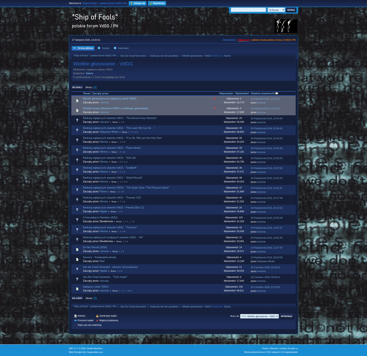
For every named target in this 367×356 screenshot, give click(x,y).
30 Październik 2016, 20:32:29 (267, 148)
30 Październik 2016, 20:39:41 (267, 128)
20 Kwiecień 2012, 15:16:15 (265, 99)
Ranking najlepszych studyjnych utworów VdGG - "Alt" (113, 237)
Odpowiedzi (226, 93)
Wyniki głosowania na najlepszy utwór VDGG (109, 98)
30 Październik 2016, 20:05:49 (267, 218)
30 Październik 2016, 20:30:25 (267, 158)
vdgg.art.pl (243, 40)
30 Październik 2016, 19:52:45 (267, 238)
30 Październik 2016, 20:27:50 (267, 168)
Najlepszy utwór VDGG (96, 286)
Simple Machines (94, 348)
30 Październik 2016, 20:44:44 (267, 118)
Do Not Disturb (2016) (95, 247)
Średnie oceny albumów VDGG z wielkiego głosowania (115, 108)
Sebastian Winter (109, 131)
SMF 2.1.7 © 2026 (77, 348)
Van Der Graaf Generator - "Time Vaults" (105, 277)
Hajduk (103, 211)
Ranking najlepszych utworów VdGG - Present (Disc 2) (113, 207)
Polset (103, 191)
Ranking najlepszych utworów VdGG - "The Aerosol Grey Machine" (120, 118)
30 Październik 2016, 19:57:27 (267, 228)
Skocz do (234, 316)
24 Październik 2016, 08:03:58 (267, 257)
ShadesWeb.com (95, 352)
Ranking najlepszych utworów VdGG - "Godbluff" (110, 167)
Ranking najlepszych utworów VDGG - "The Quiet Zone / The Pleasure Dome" (126, 187)
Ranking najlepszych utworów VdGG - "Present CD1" (112, 197)
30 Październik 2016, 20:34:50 (267, 138)
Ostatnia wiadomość (263, 93)
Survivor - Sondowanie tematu (99, 257)
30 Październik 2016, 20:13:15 (267, 208)
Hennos (104, 141)
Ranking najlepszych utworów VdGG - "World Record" (112, 177)
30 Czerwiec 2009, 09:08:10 (265, 277)
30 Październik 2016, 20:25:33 (267, 178)
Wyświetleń (242, 93)
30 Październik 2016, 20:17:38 (267, 198)
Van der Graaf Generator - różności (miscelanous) (110, 267)
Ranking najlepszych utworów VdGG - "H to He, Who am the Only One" (122, 138)
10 (128, 291)
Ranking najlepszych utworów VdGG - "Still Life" (109, 157)
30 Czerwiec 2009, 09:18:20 (265, 267)
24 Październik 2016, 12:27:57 (267, 247)
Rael (102, 261)
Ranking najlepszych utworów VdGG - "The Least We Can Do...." (119, 128)
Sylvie (227, 55)
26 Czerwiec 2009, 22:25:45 (265, 287)
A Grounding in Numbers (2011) (100, 217)
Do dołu (77, 87)
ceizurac (104, 102)
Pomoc (265, 348)
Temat (86, 93)
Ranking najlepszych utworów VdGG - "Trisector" (110, 227)
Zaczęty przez (100, 93)
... (130, 221)
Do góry (77, 298)
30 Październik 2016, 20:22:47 (267, 188)
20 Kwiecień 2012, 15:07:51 (265, 108)
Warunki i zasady (278, 348)
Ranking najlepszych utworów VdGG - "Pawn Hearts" (112, 147)
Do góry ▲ (293, 348)
